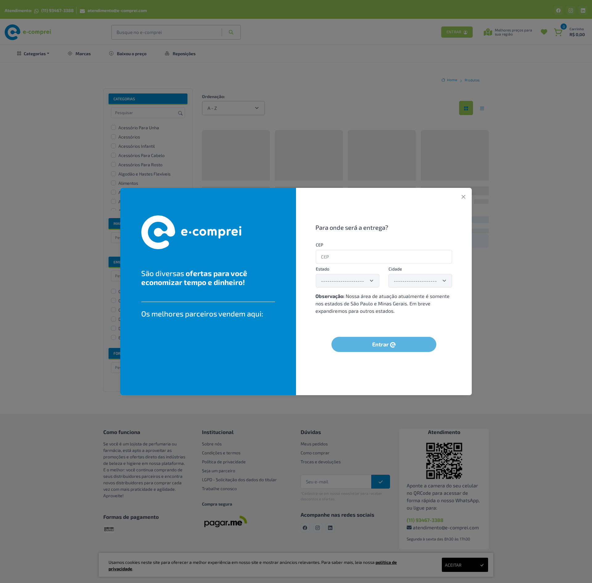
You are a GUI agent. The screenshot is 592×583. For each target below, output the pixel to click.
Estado (322, 268)
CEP (319, 244)
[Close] (463, 197)
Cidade (395, 268)
